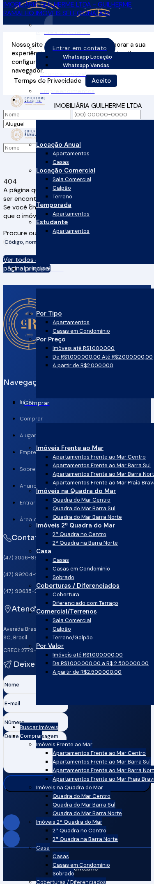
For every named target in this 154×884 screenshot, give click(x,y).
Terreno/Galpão (73, 637)
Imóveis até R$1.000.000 (84, 348)
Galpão (62, 187)
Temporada (53, 205)
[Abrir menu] (5, 715)
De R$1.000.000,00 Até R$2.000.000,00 (103, 356)
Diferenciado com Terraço (85, 603)
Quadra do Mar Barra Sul (84, 508)
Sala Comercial (72, 179)
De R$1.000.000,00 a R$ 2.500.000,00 (101, 663)
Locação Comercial (65, 170)
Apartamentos (71, 153)
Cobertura (66, 594)
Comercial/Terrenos (66, 611)
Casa (43, 551)
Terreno (62, 196)
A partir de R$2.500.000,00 (87, 671)
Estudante (52, 222)
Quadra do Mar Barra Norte (87, 517)
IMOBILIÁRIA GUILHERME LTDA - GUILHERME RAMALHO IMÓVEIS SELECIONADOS (67, 8)
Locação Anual (58, 145)
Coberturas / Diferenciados (78, 586)
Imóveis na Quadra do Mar (76, 491)
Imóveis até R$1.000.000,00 (88, 654)
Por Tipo (49, 313)
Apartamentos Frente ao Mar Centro (99, 456)
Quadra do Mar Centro (81, 499)
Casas (61, 162)
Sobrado (63, 577)
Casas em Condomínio (81, 330)
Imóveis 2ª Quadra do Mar (75, 525)
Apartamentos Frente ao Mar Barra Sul (102, 465)
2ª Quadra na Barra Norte (85, 542)
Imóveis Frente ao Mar (69, 448)
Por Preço (51, 339)
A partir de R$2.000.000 (83, 365)
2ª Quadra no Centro (79, 534)
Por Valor (50, 646)
